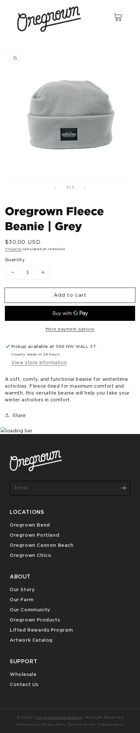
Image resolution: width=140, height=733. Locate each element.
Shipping (13, 249)
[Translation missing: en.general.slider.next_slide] (84, 187)
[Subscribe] (123, 488)
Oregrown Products (35, 619)
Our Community (30, 609)
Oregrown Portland (34, 534)
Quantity (15, 259)
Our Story (22, 589)
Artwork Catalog (31, 639)
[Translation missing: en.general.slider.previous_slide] (55, 187)
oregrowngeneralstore (59, 717)
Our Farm (22, 599)
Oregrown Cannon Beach (42, 545)
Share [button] (19, 415)
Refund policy (28, 724)
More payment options (70, 329)
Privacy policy (53, 724)
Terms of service (81, 724)
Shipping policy (110, 724)
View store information (39, 362)
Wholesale (23, 674)
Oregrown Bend (30, 524)
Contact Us (24, 684)
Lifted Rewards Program (41, 629)
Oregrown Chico (30, 555)
